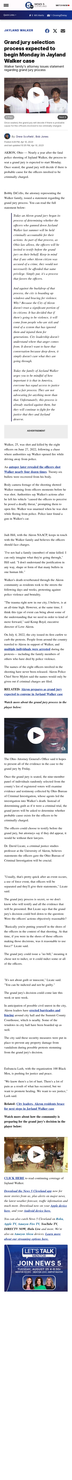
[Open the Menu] (6, 5)
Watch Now (62, 5)
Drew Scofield (24, 136)
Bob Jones (41, 136)
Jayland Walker (18, 30)
